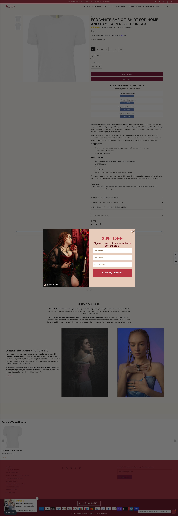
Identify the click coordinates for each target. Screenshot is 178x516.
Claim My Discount (112, 272)
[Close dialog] (133, 231)
